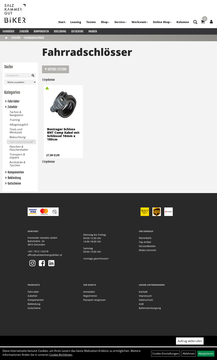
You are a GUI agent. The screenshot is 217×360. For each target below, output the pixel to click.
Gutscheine (77, 31)
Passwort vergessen (94, 299)
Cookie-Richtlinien (60, 355)
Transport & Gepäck (17, 156)
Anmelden (89, 291)
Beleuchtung (17, 137)
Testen (91, 22)
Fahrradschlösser (34, 38)
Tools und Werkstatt (15, 130)
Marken (92, 31)
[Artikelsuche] (195, 22)
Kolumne (182, 22)
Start (61, 22)
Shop (104, 22)
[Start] (6, 38)
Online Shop (161, 22)
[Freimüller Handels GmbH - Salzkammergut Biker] (15, 13)
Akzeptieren (205, 353)
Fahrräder (8, 31)
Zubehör (24, 31)
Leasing (75, 22)
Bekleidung (60, 31)
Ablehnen (189, 353)
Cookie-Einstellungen (165, 353)
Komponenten (41, 31)
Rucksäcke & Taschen (17, 163)
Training (14, 120)
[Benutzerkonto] (211, 21)
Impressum (145, 295)
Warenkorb (145, 238)
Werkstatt (139, 22)
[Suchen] (33, 75)
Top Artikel (145, 242)
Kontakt (143, 291)
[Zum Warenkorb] (203, 22)
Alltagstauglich (18, 124)
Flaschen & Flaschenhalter (18, 148)
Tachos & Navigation (16, 113)
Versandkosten (147, 246)
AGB (141, 304)
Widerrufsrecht (147, 250)
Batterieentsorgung (150, 308)
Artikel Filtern (56, 69)
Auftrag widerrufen (190, 341)
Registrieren (90, 295)
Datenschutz (146, 299)
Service (119, 22)
